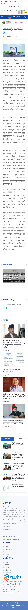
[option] (14, 276)
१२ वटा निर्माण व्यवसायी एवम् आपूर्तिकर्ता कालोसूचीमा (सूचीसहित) (12, 277)
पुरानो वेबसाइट (5, 1)
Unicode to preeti (14, 1)
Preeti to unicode (5, 4)
